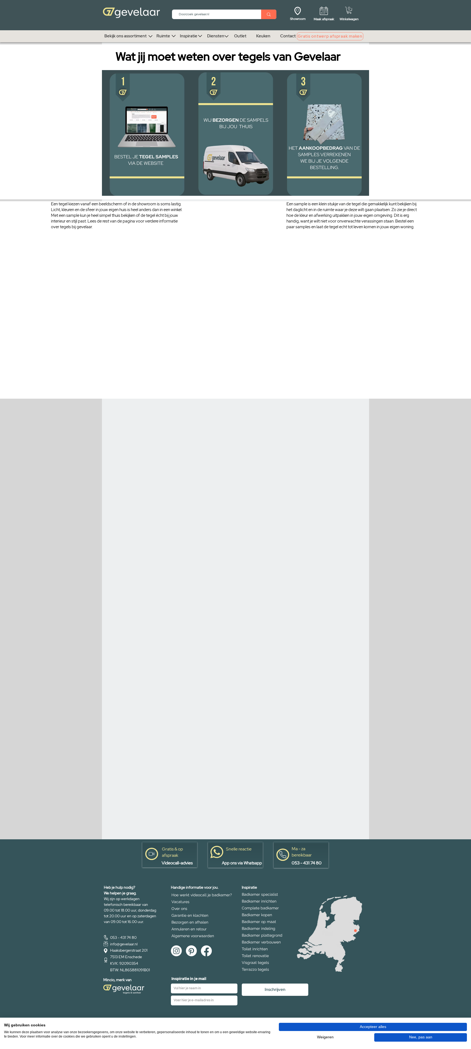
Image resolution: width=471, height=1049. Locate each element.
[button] (349, 10)
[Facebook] (206, 950)
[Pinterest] (191, 950)
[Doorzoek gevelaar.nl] (268, 14)
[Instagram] (176, 950)
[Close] (355, 930)
